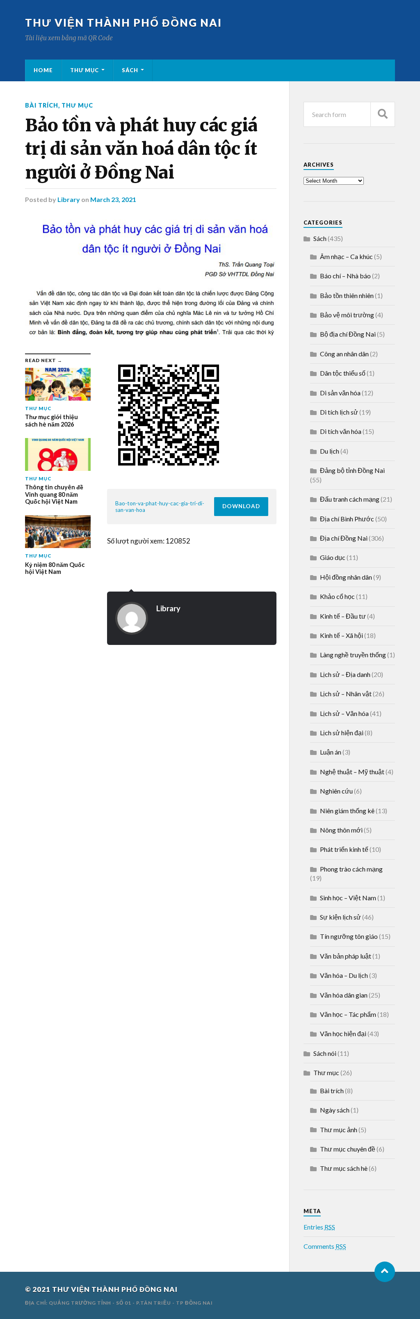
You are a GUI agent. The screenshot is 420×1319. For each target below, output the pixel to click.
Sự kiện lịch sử (340, 917)
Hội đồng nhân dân (346, 577)
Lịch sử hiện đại (341, 732)
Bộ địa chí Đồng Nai (348, 334)
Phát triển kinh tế (344, 849)
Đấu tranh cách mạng (349, 499)
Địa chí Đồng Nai (344, 538)
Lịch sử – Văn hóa (344, 713)
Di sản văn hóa (340, 393)
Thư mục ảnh (338, 1129)
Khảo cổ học (337, 596)
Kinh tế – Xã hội (341, 635)
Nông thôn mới (341, 830)
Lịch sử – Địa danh (345, 674)
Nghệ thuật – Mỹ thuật (352, 771)
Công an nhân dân (344, 354)
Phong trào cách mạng (351, 869)
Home (43, 70)
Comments (325, 1246)
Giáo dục (332, 557)
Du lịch (329, 451)
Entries (319, 1227)
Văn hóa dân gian (344, 995)
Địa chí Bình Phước (347, 519)
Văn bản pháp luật (345, 956)
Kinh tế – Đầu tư (343, 616)
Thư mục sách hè (344, 1168)
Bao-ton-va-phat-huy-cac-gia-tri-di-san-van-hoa (159, 506)
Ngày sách (334, 1110)
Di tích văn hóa (340, 431)
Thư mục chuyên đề (347, 1149)
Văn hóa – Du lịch (344, 975)
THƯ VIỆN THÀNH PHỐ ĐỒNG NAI (123, 22)
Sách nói (324, 1053)
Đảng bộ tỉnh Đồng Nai (352, 470)
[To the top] (384, 1272)
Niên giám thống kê (347, 810)
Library (68, 199)
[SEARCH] (382, 114)
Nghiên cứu (336, 791)
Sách (130, 70)
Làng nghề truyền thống (353, 654)
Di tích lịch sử (339, 412)
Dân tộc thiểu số (342, 373)
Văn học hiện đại (343, 1033)
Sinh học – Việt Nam (348, 898)
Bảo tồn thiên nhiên (347, 295)
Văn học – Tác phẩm (348, 1014)
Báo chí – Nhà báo (345, 276)
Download (241, 506)
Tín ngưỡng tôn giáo (349, 936)
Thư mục (84, 70)
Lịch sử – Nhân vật (346, 693)
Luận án (330, 752)
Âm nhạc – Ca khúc (346, 256)
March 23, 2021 (113, 199)
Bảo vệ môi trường (347, 315)
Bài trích (41, 105)
